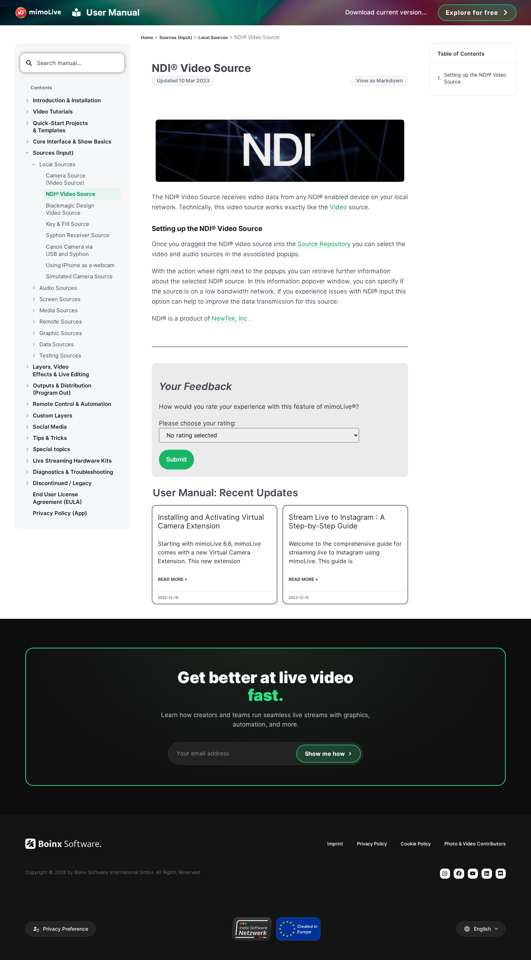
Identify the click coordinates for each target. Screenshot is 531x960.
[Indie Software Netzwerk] (252, 928)
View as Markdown (379, 80)
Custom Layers (52, 415)
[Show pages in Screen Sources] (33, 299)
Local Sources (57, 164)
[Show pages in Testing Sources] (33, 355)
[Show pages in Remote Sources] (33, 321)
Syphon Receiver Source (77, 235)
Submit (176, 459)
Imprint (335, 844)
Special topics (51, 449)
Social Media (50, 426)
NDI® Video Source (70, 193)
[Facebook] (459, 874)
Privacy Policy (372, 844)
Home (147, 37)
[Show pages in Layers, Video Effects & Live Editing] (27, 366)
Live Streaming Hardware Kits (72, 460)
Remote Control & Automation (72, 403)
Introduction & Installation (67, 100)
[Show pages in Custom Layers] (27, 415)
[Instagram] (445, 874)
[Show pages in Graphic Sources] (33, 333)
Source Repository (324, 244)
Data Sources (56, 344)
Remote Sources (60, 321)
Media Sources (58, 310)
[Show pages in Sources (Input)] (27, 152)
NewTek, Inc (229, 318)
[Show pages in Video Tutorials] (27, 111)
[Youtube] (473, 874)
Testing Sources (60, 355)
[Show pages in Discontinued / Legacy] (27, 483)
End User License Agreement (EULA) (57, 498)
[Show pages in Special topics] (27, 449)
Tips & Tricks (50, 437)
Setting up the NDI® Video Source (475, 78)
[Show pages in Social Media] (27, 426)
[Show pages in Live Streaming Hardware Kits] (27, 460)
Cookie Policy (416, 844)
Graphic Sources (60, 333)
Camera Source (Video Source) (66, 179)
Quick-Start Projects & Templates (60, 127)
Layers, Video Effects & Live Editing (61, 370)
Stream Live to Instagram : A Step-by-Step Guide (337, 521)
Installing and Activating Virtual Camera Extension (211, 521)
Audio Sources (58, 287)
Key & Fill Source (67, 223)
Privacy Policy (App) (60, 513)
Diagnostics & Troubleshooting (73, 471)
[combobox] (72, 62)
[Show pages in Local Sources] (33, 164)
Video (338, 207)
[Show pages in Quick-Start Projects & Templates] (27, 123)
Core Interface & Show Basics (72, 141)
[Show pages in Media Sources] (33, 310)
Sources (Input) (53, 152)
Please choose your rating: (197, 423)
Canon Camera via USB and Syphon (69, 250)
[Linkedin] (487, 874)
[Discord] (501, 874)
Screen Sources (60, 299)
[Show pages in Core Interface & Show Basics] (27, 141)
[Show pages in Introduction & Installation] (27, 100)
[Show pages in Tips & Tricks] (27, 438)
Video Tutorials (53, 111)
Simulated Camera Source (79, 276)
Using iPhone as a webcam (80, 265)
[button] (60, 929)
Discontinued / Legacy (62, 483)
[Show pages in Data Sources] (33, 344)
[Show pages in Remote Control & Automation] (27, 404)
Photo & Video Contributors (475, 844)
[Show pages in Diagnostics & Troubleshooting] (27, 472)
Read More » (172, 579)
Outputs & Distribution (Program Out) (62, 389)
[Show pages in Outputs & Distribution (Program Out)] (27, 385)
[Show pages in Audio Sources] (33, 288)
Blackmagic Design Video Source (70, 209)
